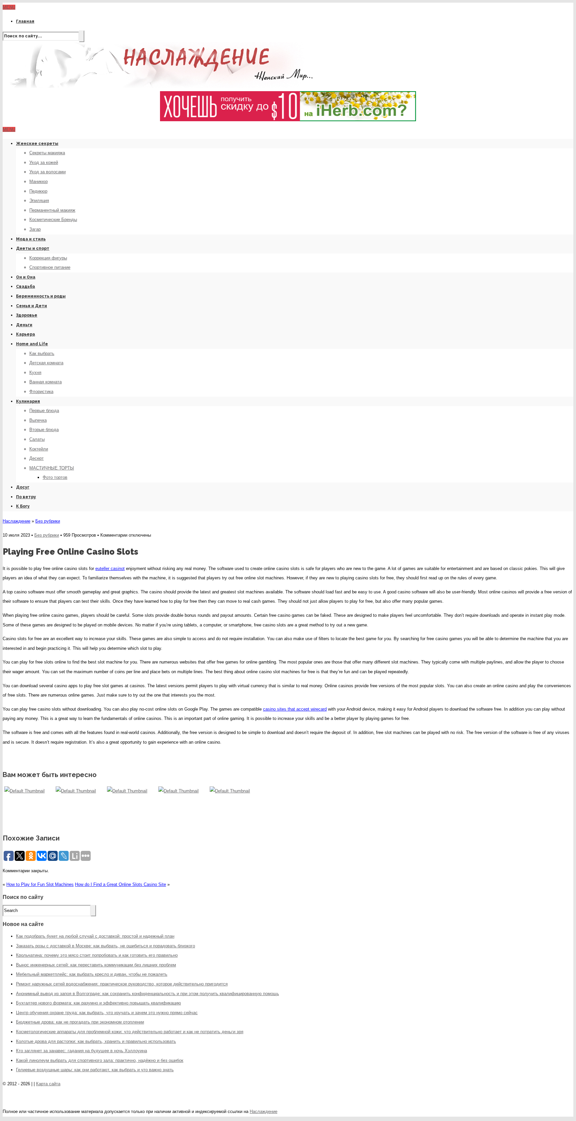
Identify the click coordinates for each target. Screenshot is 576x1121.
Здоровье (26, 315)
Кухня (35, 372)
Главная (25, 21)
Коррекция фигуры (48, 257)
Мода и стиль (31, 239)
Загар (35, 229)
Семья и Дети (31, 306)
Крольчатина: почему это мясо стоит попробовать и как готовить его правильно (97, 955)
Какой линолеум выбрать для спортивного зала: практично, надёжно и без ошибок (99, 1060)
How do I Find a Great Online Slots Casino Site (120, 884)
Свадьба (25, 286)
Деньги (24, 325)
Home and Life (32, 344)
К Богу (23, 506)
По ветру (26, 497)
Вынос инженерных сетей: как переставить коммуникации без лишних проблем (96, 964)
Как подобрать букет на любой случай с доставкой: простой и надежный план (95, 936)
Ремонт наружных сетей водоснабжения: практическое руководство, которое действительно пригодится (122, 983)
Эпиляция (39, 200)
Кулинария (28, 401)
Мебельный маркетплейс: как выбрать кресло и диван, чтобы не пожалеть (91, 974)
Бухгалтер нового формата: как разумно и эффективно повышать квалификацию (98, 1002)
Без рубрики (47, 521)
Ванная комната (45, 381)
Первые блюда (44, 410)
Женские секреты (37, 143)
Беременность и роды (41, 296)
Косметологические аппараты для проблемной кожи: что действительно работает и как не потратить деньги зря (129, 1031)
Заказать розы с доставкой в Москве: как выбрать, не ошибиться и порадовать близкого (105, 945)
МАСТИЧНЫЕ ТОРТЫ (51, 468)
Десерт (36, 458)
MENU (9, 7)
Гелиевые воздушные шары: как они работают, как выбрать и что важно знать (95, 1069)
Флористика (41, 391)
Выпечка (38, 420)
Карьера (25, 334)
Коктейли (38, 448)
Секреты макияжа (47, 152)
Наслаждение (16, 521)
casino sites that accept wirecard (295, 709)
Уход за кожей (43, 162)
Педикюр (38, 191)
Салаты (37, 439)
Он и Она (25, 277)
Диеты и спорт (32, 248)
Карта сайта (48, 1083)
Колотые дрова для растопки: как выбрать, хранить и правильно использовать (96, 1041)
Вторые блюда (44, 429)
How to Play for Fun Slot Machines (40, 884)
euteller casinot (110, 568)
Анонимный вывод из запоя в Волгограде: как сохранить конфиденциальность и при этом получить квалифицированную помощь (147, 993)
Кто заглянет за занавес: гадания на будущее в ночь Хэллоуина (81, 1050)
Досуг (22, 487)
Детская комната (46, 362)
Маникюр (38, 181)
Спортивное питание (49, 267)
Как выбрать (41, 353)
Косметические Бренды (53, 219)
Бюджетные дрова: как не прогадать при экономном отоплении (80, 1021)
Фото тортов (55, 477)
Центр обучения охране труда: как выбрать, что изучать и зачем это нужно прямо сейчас (107, 1012)
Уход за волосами (47, 171)
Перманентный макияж (52, 210)
